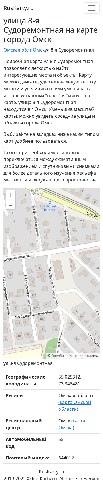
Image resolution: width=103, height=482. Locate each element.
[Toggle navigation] (92, 8)
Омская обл (16, 50)
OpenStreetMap (64, 355)
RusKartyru (18, 8)
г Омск (37, 50)
